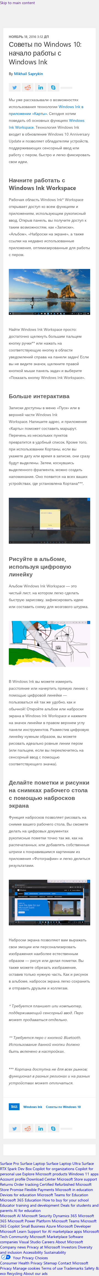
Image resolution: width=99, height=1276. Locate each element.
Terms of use (52, 1268)
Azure (51, 1226)
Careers (48, 1241)
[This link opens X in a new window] (15, 87)
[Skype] (53, 87)
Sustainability (55, 1252)
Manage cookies (26, 1268)
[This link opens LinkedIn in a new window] (40, 87)
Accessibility (33, 1252)
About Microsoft (69, 1241)
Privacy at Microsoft (43, 1247)
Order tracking (26, 1184)
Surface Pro (9, 1163)
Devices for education (18, 1194)
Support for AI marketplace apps (55, 1231)
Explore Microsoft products (44, 1173)
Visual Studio (30, 1241)
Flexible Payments (39, 1189)
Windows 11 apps (83, 1173)
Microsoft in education (74, 1189)
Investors (69, 1247)
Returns (6, 1184)
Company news (13, 1247)
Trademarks (73, 1268)
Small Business (33, 1226)
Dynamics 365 (65, 1215)
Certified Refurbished (57, 1184)
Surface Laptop (32, 1163)
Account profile (12, 1179)
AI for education (27, 1210)
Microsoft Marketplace (48, 1236)
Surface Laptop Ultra (63, 1163)
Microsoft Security (37, 1215)
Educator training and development (29, 1205)
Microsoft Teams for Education (62, 1194)
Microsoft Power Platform (29, 1220)
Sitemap (50, 1263)
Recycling (14, 1273)
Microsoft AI (10, 1215)
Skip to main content (17, 2)
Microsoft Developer (74, 1226)
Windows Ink (32, 1107)
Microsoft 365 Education (20, 1200)
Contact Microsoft (73, 1263)
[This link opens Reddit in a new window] (28, 87)
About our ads (35, 1273)
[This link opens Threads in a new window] (66, 88)
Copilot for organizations (53, 1168)
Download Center (41, 1179)
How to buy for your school (65, 1200)
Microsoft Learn (13, 1231)
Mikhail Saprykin (28, 73)
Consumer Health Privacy (21, 1263)
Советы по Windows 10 (63, 1107)
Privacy (6, 1268)
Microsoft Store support (77, 1179)
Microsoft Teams (65, 1220)
